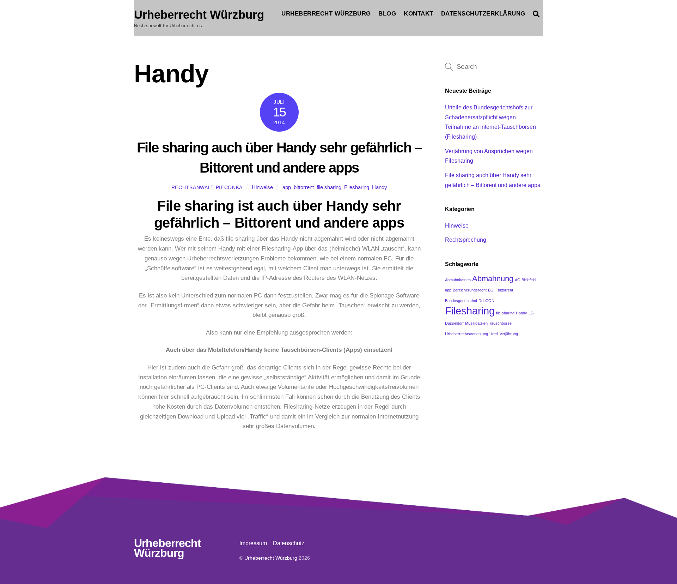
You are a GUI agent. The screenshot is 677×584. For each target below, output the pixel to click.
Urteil (493, 334)
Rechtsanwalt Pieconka (207, 187)
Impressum (253, 543)
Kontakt (418, 13)
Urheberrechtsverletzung (466, 334)
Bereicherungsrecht (470, 290)
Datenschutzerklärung (483, 13)
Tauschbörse (500, 323)
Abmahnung (492, 278)
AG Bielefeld (525, 280)
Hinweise (262, 187)
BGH (492, 290)
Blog (387, 13)
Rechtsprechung (465, 240)
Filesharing (356, 187)
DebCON (486, 301)
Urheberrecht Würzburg (326, 13)
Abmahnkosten (458, 280)
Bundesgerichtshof (461, 301)
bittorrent (304, 187)
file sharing (329, 187)
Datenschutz (288, 543)
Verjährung (509, 334)
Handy (379, 187)
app (286, 187)
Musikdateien (476, 323)
